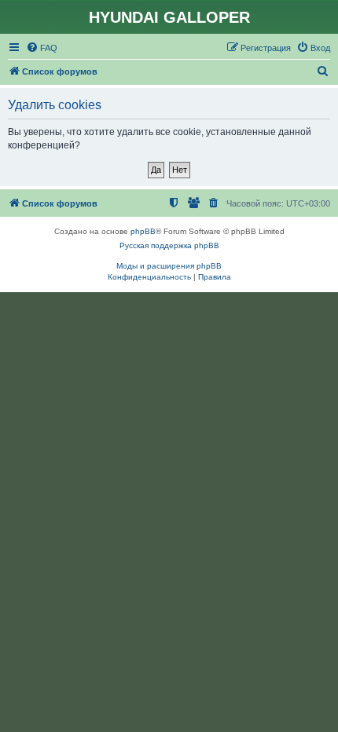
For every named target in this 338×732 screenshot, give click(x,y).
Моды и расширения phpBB (169, 266)
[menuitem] (41, 47)
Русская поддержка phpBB (169, 245)
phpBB (143, 231)
